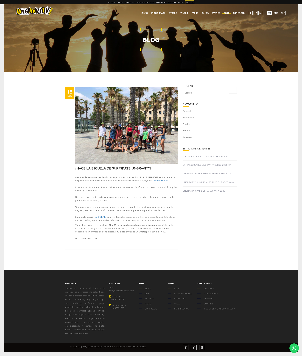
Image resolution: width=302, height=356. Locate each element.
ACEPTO (189, 2)
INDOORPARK (158, 13)
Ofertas (186, 124)
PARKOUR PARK (211, 293)
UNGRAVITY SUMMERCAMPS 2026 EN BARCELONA (208, 182)
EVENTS (216, 13)
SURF (176, 288)
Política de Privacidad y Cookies (131, 346)
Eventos (187, 130)
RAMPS (205, 13)
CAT (283, 13)
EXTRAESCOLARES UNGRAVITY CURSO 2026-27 (207, 164)
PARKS (194, 13)
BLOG (226, 13)
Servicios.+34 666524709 (116, 298)
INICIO (144, 13)
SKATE (148, 288)
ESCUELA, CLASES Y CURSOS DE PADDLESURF (206, 156)
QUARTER (208, 303)
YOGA (177, 303)
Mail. (111, 287)
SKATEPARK (209, 288)
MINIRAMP (208, 298)
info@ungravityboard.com (121, 290)
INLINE (148, 303)
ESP (269, 13)
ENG (276, 13)
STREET (173, 13)
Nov (69, 96)
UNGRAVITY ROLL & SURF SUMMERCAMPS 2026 (207, 173)
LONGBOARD (151, 308)
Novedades (188, 117)
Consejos (187, 136)
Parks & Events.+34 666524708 (117, 306)
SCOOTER (149, 298)
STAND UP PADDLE (183, 293)
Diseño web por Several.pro (101, 346)
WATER (184, 13)
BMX (147, 293)
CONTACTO (239, 13)
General (187, 111)
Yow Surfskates (160, 180)
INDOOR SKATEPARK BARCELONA (213, 308)
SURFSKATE (100, 216)
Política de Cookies (175, 2)
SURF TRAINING (181, 308)
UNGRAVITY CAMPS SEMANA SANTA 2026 (204, 190)
